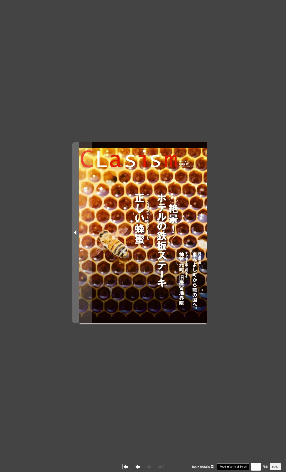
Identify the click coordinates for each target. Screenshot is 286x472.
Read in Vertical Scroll (233, 466)
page (275, 466)
